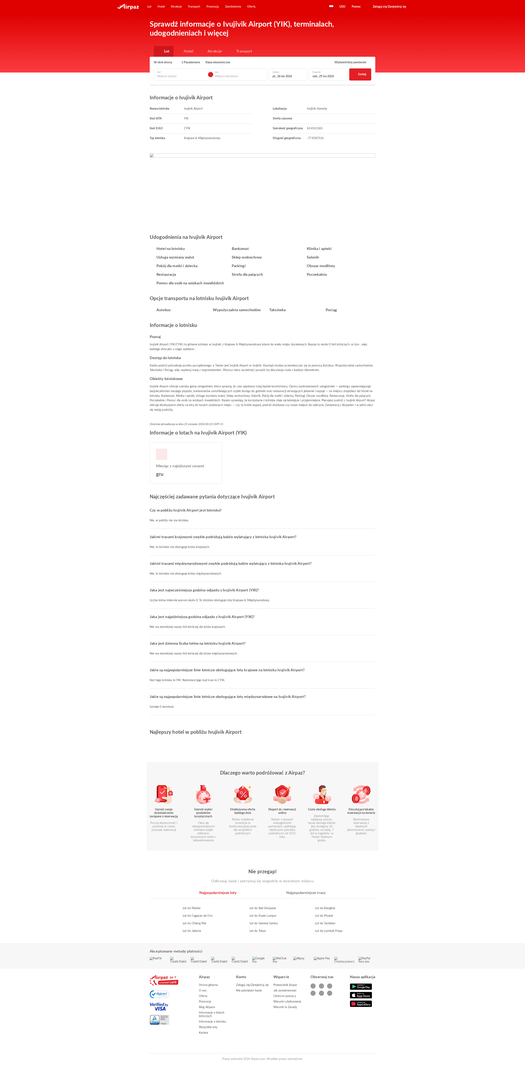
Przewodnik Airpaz (285, 985)
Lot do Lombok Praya (328, 931)
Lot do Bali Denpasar (263, 908)
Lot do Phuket (324, 915)
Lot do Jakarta (192, 931)
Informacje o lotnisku (212, 1021)
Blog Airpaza (207, 1007)
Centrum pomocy (284, 996)
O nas (203, 990)
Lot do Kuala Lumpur (263, 915)
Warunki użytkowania (287, 1001)
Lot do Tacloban (325, 923)
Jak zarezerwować (285, 990)
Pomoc (356, 6)
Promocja (205, 1001)
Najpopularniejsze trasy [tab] (306, 893)
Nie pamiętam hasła (249, 990)
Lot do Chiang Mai (194, 923)
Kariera (203, 1032)
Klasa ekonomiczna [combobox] (217, 62)
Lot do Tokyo (258, 931)
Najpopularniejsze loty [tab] (218, 893)
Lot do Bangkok (325, 908)
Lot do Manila (191, 908)
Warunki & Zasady (285, 1007)
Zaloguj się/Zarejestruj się (252, 985)
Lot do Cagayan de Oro (197, 915)
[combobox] (181, 76)
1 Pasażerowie (190, 62)
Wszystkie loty (208, 1027)
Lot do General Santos (264, 923)
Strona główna (208, 985)
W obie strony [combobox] (163, 62)
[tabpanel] (262, 915)
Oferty (203, 996)
